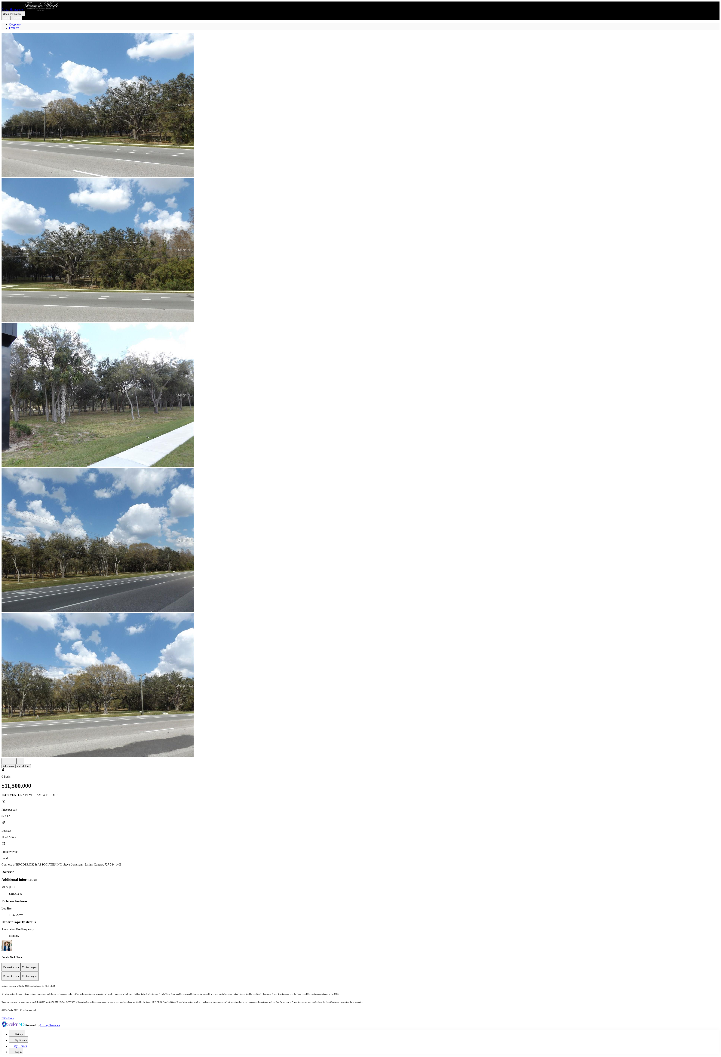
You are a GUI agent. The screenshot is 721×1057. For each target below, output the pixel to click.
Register (16, 18)
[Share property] (20, 761)
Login (6, 18)
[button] (360, 105)
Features (14, 28)
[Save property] (13, 761)
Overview (15, 24)
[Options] (5, 761)
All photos (8, 766)
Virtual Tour (23, 766)
